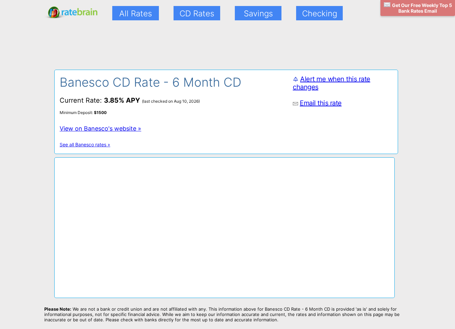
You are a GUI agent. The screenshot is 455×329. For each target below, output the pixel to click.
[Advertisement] (215, 49)
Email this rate (321, 103)
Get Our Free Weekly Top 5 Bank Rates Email (422, 8)
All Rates (135, 13)
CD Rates (197, 13)
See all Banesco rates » (85, 144)
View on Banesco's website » (100, 128)
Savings (258, 13)
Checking (319, 13)
